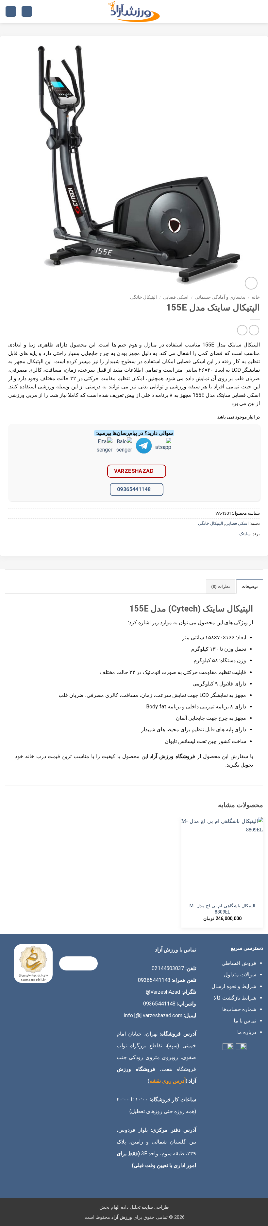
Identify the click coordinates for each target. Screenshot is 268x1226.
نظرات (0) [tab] (220, 586)
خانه (256, 297)
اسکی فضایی (176, 297)
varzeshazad (134, 471)
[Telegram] (144, 451)
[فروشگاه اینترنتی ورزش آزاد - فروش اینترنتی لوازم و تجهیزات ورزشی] (134, 11)
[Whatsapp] (163, 451)
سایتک (245, 533)
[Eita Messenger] (104, 451)
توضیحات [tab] (250, 586)
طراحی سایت (155, 1207)
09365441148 (134, 489)
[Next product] (254, 330)
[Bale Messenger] (124, 451)
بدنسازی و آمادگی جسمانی (220, 297)
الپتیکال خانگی (143, 297)
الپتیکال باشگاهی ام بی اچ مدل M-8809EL (222, 909)
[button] (259, 11)
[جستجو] (27, 11)
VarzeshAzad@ (163, 992)
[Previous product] (242, 330)
